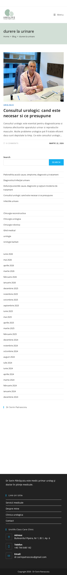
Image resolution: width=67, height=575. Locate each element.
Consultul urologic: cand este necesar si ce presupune (31, 113)
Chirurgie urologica (12, 218)
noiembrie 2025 (10, 294)
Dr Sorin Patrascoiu (16, 407)
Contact (10, 520)
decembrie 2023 (10, 397)
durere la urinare (27, 36)
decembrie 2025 (10, 288)
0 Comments (12, 143)
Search (6, 157)
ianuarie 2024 (9, 391)
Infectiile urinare (10, 201)
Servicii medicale (14, 502)
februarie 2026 (10, 276)
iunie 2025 (8, 311)
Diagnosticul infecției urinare (16, 180)
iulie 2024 (7, 362)
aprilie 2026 (8, 265)
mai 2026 (7, 259)
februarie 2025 (10, 334)
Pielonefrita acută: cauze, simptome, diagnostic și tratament (31, 174)
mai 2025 (7, 317)
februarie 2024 (10, 385)
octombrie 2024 (10, 351)
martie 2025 (8, 328)
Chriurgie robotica (11, 224)
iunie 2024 (8, 368)
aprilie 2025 (8, 322)
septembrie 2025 (11, 305)
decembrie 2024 (10, 339)
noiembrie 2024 (10, 345)
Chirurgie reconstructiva (14, 213)
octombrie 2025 (10, 299)
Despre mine (12, 508)
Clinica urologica (14, 514)
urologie (8, 105)
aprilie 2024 (8, 374)
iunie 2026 (8, 254)
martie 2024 (8, 379)
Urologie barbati (10, 241)
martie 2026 (8, 271)
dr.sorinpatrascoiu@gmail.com (30, 557)
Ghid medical (9, 230)
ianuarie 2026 (9, 282)
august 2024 (9, 356)
